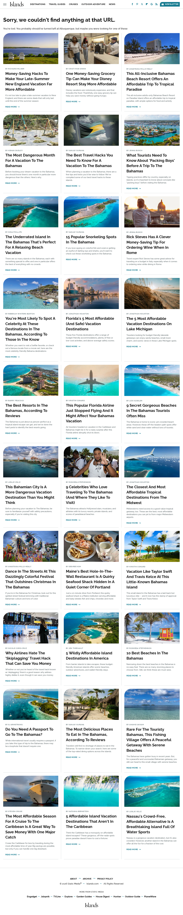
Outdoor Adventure (93, 4)
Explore (69, 896)
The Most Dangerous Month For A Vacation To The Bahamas (30, 160)
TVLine (57, 896)
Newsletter (171, 4)
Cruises (73, 4)
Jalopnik (45, 896)
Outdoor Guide (132, 896)
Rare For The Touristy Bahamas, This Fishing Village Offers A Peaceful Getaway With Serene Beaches (148, 740)
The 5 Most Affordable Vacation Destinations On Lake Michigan (149, 323)
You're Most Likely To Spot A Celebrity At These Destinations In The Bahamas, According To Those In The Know (30, 329)
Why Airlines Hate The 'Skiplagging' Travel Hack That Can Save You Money (28, 658)
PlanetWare (150, 896)
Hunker (117, 896)
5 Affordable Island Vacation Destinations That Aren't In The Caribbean (91, 821)
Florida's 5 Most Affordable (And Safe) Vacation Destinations (90, 323)
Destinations (37, 4)
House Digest (103, 896)
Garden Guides (84, 896)
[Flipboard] (146, 4)
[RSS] (156, 4)
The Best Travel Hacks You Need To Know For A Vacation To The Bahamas (89, 160)
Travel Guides (57, 4)
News (112, 4)
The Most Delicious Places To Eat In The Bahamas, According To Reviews (89, 734)
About (73, 879)
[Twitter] (142, 4)
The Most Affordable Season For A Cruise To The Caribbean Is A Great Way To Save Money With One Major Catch (30, 826)
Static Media (74, 883)
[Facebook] (132, 4)
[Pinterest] (137, 4)
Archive (87, 879)
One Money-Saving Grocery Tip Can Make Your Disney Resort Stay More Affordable (91, 78)
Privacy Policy (105, 879)
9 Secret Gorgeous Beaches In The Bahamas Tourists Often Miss (151, 410)
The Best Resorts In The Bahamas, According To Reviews (26, 410)
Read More (11, 107)
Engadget (32, 896)
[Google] (151, 4)
